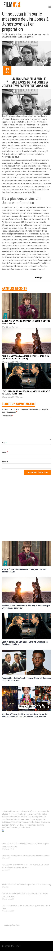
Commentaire (7, 416)
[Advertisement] (26, 507)
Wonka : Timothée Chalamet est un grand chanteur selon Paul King (26, 884)
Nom (4, 442)
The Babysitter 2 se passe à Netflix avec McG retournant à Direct (26, 855)
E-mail (5, 452)
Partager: (39, 278)
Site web (5, 462)
